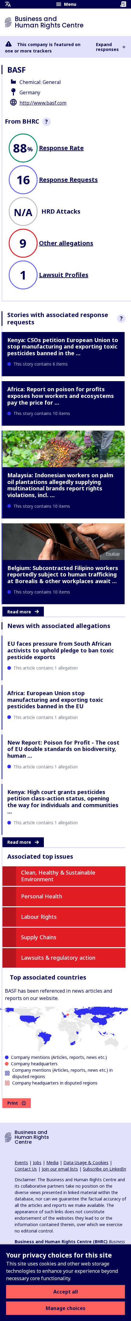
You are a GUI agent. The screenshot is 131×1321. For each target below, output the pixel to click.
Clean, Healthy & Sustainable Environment (58, 876)
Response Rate (61, 148)
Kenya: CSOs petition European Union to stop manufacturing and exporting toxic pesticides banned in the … (62, 346)
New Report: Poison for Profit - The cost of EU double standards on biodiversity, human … (63, 749)
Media (52, 1162)
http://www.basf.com (42, 102)
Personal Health (41, 896)
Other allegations (66, 243)
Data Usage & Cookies (85, 1162)
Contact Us (26, 1169)
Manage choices (65, 1308)
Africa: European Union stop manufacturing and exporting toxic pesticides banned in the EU (55, 699)
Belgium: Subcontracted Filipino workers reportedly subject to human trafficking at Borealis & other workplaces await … (62, 574)
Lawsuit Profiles (63, 275)
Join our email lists (60, 1169)
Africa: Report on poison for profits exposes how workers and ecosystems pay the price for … (60, 395)
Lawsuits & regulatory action (58, 957)
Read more (19, 612)
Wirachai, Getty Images (100, 461)
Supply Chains (38, 937)
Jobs (37, 1162)
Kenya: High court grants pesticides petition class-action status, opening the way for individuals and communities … (63, 801)
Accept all (65, 1291)
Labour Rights (39, 916)
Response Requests (68, 179)
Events (21, 1162)
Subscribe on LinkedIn (104, 1169)
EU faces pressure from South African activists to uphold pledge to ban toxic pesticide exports (60, 650)
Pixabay (113, 553)
